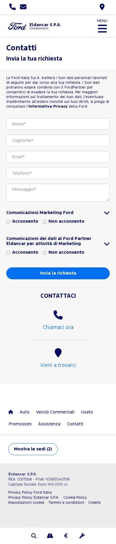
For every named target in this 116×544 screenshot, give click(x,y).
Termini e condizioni (66, 502)
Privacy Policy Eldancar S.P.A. (33, 497)
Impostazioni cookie (26, 502)
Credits (94, 502)
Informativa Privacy (48, 106)
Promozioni (20, 424)
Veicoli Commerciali (55, 412)
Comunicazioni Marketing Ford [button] (39, 213)
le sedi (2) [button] (33, 449)
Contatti (75, 424)
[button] (33, 536)
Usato (87, 412)
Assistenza (49, 424)
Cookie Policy (75, 497)
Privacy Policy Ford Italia (30, 492)
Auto (24, 412)
